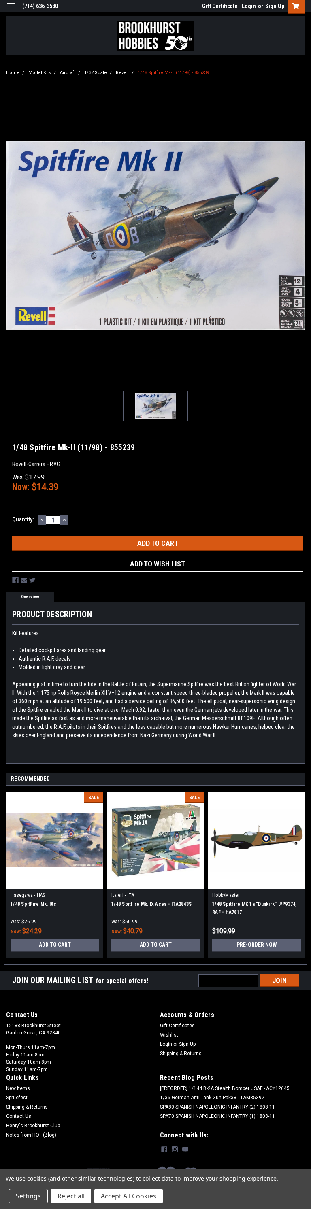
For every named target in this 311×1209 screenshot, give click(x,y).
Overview (30, 596)
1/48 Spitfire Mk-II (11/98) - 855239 (173, 72)
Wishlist (169, 1035)
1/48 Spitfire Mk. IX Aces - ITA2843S (151, 904)
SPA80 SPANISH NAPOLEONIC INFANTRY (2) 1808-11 (217, 1107)
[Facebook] (15, 580)
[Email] (24, 580)
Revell (122, 72)
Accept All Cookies (128, 1196)
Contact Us (18, 1116)
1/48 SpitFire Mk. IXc (33, 904)
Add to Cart (55, 944)
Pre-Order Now (256, 944)
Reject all (71, 1196)
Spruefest (17, 1097)
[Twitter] (32, 580)
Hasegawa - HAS (28, 895)
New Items (18, 1088)
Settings (28, 1196)
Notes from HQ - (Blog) (31, 1135)
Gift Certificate (220, 6)
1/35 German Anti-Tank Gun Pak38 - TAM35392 (212, 1097)
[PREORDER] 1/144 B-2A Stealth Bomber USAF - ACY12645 (225, 1088)
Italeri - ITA (122, 895)
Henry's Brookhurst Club (33, 1125)
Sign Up (274, 6)
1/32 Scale (95, 72)
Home (12, 72)
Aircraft (67, 72)
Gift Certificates (177, 1025)
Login (249, 6)
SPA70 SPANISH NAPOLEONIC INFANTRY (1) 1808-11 (217, 1116)
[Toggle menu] (11, 11)
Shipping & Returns (181, 1053)
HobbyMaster (226, 895)
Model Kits (39, 72)
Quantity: (23, 519)
